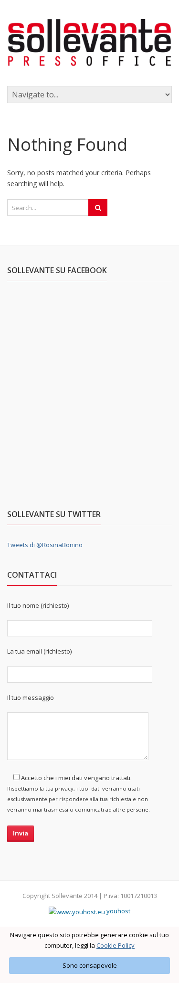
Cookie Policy (115, 945)
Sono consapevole (90, 965)
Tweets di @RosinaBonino (45, 544)
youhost (117, 911)
